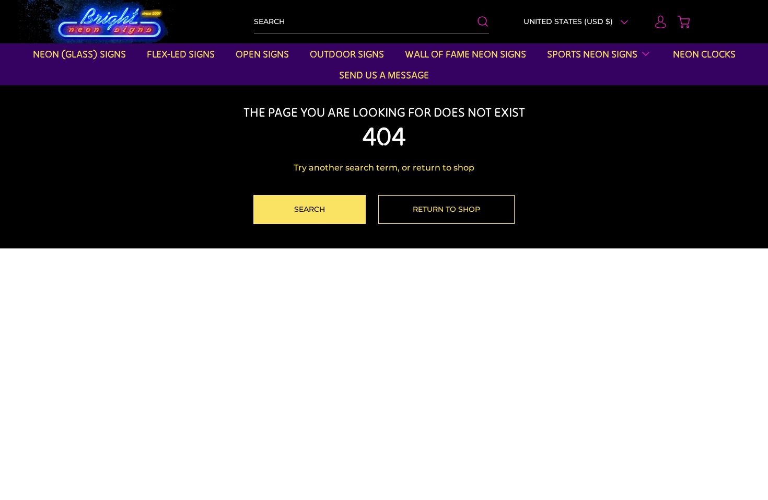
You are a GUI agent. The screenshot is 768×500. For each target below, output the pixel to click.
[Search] (477, 21)
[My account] (655, 21)
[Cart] (678, 21)
